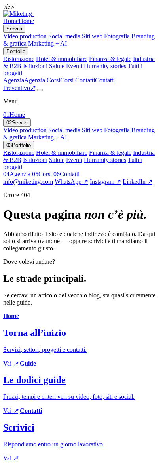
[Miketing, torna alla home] (18, 13)
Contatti (66, 174)
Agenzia (16, 174)
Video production (25, 36)
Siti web (92, 36)
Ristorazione (18, 58)
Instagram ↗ (105, 181)
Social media (64, 36)
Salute (56, 66)
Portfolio (18, 145)
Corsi (42, 174)
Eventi (74, 66)
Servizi (17, 123)
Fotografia (117, 36)
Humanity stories (105, 66)
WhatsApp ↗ (71, 181)
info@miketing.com (28, 181)
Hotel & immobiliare (61, 58)
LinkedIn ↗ (137, 181)
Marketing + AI (47, 43)
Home (14, 114)
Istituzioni (35, 66)
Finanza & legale (110, 58)
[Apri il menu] (40, 90)
